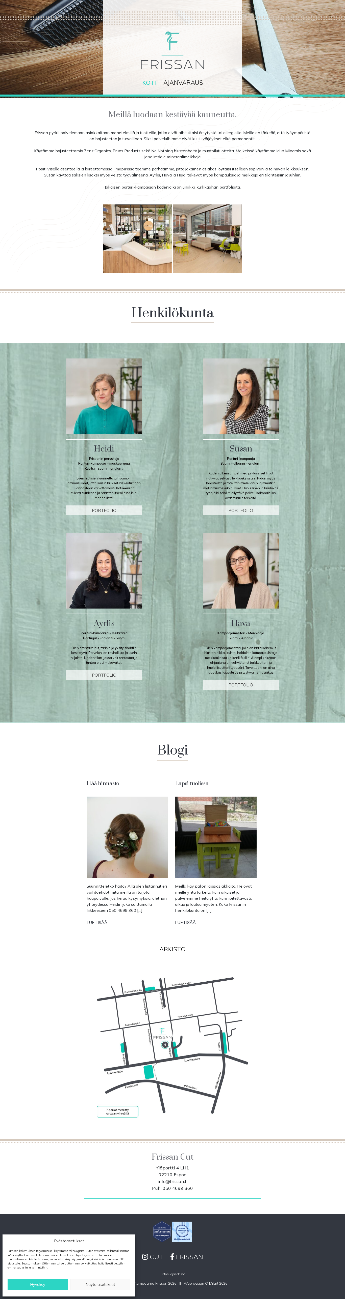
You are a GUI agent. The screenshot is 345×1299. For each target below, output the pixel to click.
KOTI (149, 82)
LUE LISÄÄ (99, 922)
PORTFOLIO (104, 510)
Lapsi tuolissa (192, 783)
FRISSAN (188, 1257)
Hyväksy (37, 1284)
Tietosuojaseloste (172, 1274)
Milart (213, 1283)
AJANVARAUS (183, 82)
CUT (155, 1257)
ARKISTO (172, 949)
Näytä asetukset (100, 1284)
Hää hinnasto (103, 783)
